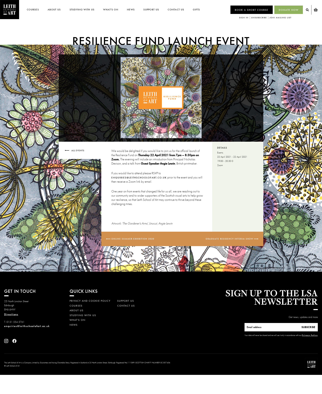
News (131, 9)
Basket (316, 9)
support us (151, 9)
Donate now (289, 10)
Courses (33, 9)
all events (77, 150)
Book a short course (251, 10)
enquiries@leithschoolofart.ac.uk (27, 326)
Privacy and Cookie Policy (90, 300)
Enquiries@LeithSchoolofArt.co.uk (139, 177)
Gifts (196, 9)
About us (54, 9)
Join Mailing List (280, 17)
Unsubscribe (259, 17)
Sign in (244, 17)
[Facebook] (15, 342)
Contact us (176, 9)
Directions (11, 314)
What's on (110, 9)
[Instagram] (7, 342)
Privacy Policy (310, 335)
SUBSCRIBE (308, 327)
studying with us (82, 9)
